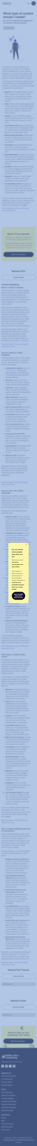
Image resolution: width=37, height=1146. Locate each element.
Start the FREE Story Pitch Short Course (18, 595)
